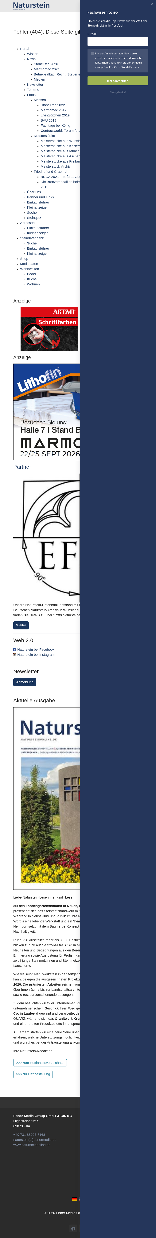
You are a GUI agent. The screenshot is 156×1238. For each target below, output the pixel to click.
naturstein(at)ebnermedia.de (34, 1140)
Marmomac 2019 (53, 110)
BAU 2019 (48, 120)
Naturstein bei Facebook (35, 649)
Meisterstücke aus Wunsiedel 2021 (67, 141)
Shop (24, 259)
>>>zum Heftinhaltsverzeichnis (39, 1063)
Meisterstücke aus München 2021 (66, 151)
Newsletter (35, 84)
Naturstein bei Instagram (36, 655)
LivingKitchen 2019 (55, 115)
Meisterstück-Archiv (56, 166)
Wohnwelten (29, 269)
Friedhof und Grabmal (50, 172)
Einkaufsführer (38, 202)
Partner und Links (40, 197)
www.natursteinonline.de (31, 1145)
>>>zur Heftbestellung (33, 1074)
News (31, 59)
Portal (24, 49)
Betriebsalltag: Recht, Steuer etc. (59, 74)
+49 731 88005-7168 (29, 1135)
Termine (33, 90)
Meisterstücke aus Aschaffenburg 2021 (70, 156)
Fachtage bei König (55, 125)
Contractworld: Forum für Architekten (68, 131)
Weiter (21, 625)
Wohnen (33, 284)
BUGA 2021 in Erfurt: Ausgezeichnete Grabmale (77, 177)
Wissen (32, 54)
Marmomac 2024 (47, 69)
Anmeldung (24, 682)
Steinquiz (34, 218)
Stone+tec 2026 (46, 64)
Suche (32, 212)
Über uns (34, 192)
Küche (32, 279)
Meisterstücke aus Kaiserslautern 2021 (70, 146)
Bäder (31, 274)
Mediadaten (29, 264)
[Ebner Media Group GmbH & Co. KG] (31, 6)
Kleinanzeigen (38, 207)
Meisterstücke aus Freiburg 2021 (66, 161)
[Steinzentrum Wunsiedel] (78, 538)
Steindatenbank (32, 238)
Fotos (31, 95)
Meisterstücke (44, 136)
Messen (40, 100)
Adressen (27, 223)
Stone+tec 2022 (53, 105)
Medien (39, 79)
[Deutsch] (74, 1199)
